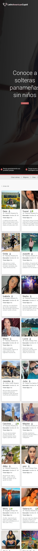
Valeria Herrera (28, 508)
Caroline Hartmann (8, 423)
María (5, 338)
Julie (25, 381)
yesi (25, 466)
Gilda (5, 254)
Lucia (25, 338)
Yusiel (26, 211)
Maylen (26, 423)
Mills (5, 508)
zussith (26, 254)
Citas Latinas (15, 177)
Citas (34, 177)
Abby (5, 466)
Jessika (6, 381)
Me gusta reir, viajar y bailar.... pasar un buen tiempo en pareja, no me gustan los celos (9, 478)
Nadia (25, 296)
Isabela (6, 296)
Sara (5, 211)
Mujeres (26, 177)
